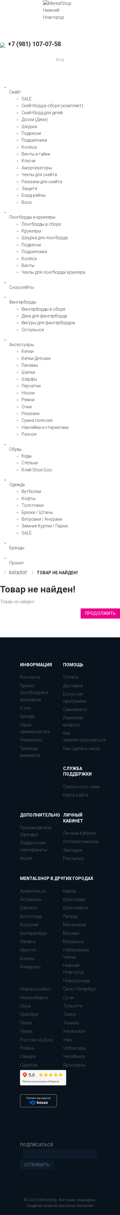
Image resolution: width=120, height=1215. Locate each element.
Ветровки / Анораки (42, 519)
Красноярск (75, 907)
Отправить (37, 1164)
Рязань (27, 1048)
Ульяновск (74, 1031)
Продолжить (100, 613)
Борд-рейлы (34, 195)
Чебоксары (74, 1048)
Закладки (72, 850)
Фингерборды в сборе (43, 309)
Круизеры (31, 230)
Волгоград (31, 916)
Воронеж (29, 924)
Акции (26, 858)
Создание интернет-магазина (50, 1206)
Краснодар (74, 899)
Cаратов (29, 1065)
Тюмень (71, 1022)
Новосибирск (34, 997)
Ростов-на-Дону (36, 1039)
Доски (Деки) (35, 119)
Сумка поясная (37, 420)
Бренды (27, 716)
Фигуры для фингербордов (48, 322)
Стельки (30, 462)
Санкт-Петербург (80, 989)
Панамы (30, 365)
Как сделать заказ (81, 748)
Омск (25, 1005)
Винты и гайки (36, 153)
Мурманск (73, 941)
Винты (28, 265)
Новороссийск (35, 989)
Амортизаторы (37, 167)
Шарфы (29, 379)
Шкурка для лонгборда (45, 237)
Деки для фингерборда (44, 315)
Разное (29, 434)
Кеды (27, 456)
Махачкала (74, 924)
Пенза (26, 1022)
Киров (69, 891)
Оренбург (29, 1014)
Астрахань (31, 899)
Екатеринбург (33, 933)
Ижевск (28, 941)
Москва (71, 933)
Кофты (28, 498)
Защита (29, 188)
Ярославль (74, 1065)
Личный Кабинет (80, 833)
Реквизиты (31, 739)
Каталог (18, 572)
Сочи (68, 997)
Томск (69, 1014)
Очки (27, 406)
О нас (25, 707)
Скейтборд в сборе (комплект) (52, 105)
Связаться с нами (81, 786)
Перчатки (31, 385)
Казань (27, 958)
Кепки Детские (36, 358)
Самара (28, 1056)
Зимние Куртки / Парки (45, 525)
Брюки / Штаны (37, 512)
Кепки (28, 351)
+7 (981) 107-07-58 (33, 44)
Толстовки (33, 505)
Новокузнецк (76, 980)
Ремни (28, 399)
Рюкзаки (30, 413)
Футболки (31, 491)
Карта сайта (75, 795)
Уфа (67, 1039)
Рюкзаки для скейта (42, 181)
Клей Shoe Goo (37, 469)
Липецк (70, 916)
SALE (27, 98)
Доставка (73, 685)
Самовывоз (75, 709)
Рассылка (73, 858)
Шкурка (29, 126)
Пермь (26, 1031)
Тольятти (72, 1005)
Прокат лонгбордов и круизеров (34, 692)
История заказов (80, 841)
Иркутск (28, 949)
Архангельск (33, 891)
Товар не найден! (57, 572)
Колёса (29, 147)
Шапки (28, 372)
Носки (28, 392)
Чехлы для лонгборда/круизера (53, 272)
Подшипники (34, 140)
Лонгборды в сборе (41, 224)
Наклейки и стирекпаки (45, 427)
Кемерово (30, 966)
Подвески (31, 133)
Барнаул (28, 907)
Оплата (70, 677)
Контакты (30, 677)
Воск (27, 202)
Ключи (28, 160)
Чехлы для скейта (39, 174)
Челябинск (74, 1056)
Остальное (33, 329)
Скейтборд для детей (42, 112)
